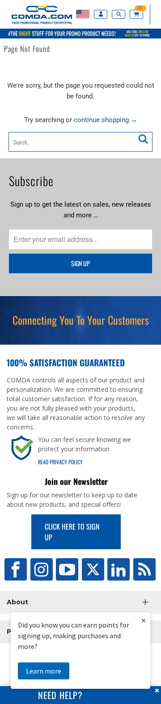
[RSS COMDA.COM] (144, 569)
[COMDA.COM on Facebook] (15, 569)
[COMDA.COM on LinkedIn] (118, 569)
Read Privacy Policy (60, 462)
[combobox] (80, 142)
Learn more (43, 670)
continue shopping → (105, 120)
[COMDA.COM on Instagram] (41, 569)
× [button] (143, 620)
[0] (137, 14)
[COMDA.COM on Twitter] (93, 569)
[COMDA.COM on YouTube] (67, 569)
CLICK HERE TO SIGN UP (72, 532)
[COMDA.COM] (37, 24)
